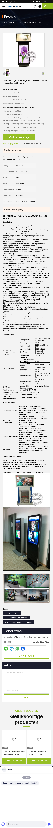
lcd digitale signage (12, 613)
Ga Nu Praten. (27, 655)
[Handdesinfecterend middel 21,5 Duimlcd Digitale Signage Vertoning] (39, 739)
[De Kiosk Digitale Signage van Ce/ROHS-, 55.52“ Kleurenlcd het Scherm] (24, 50)
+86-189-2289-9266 (43, 2)
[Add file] (3, 824)
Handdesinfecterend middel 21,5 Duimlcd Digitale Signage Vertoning (37, 753)
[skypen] (11, 648)
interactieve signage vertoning (16, 617)
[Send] (50, 824)
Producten (12, 23)
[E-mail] (23, 648)
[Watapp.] (17, 648)
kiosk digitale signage (26, 23)
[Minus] (49, 769)
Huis (3, 23)
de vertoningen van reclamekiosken (18, 622)
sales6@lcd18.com (11, 2)
